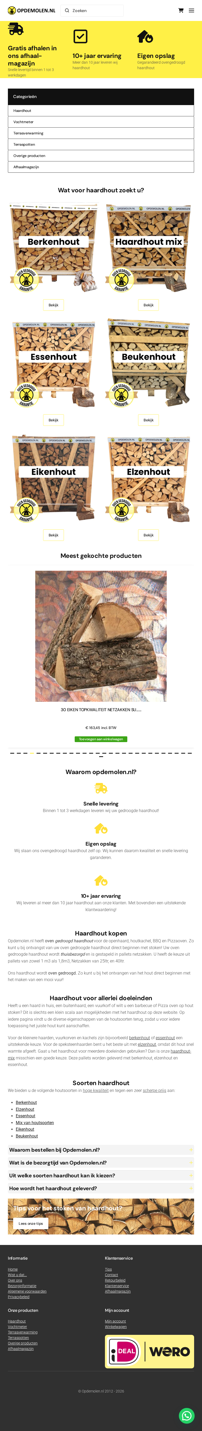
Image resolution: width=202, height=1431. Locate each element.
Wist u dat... (17, 1275)
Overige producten (29, 155)
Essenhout (25, 1115)
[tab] (12, 753)
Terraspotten (24, 144)
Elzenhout (25, 1109)
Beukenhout (27, 1136)
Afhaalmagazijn (26, 167)
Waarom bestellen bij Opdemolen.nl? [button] (54, 1149)
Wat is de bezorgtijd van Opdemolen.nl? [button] (58, 1162)
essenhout (165, 1037)
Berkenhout (26, 1102)
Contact (111, 1275)
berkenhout (139, 1037)
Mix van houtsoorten (35, 1122)
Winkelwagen (116, 1327)
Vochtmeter (23, 121)
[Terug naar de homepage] (31, 10)
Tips (108, 1269)
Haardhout (22, 110)
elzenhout (147, 1044)
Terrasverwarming (28, 133)
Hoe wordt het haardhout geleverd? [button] (53, 1188)
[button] (191, 10)
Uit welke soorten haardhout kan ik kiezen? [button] (62, 1175)
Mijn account (115, 1321)
